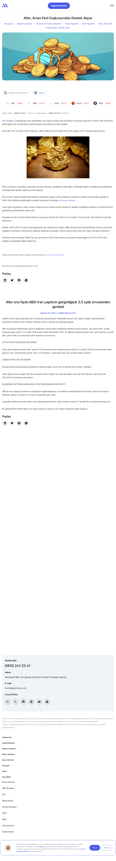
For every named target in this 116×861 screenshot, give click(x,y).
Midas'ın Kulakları (9, 749)
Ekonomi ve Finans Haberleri (48, 23)
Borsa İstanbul (8, 782)
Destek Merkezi (8, 743)
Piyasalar (5, 766)
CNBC (36, 266)
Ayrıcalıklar (6, 777)
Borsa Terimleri (8, 760)
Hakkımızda (7, 737)
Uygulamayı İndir (59, 5)
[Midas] (5, 5)
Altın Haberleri (88, 23)
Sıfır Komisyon (8, 825)
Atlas (4, 819)
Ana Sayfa (8, 23)
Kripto (4, 771)
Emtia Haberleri (72, 23)
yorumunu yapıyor (67, 200)
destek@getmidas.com (15, 688)
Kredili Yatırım (8, 831)
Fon (3, 794)
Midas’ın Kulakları (24, 23)
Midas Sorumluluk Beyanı (54, 255)
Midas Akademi (8, 754)
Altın (4, 121)
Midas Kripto (7, 800)
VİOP (4, 813)
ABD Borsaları (8, 788)
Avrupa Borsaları (9, 807)
